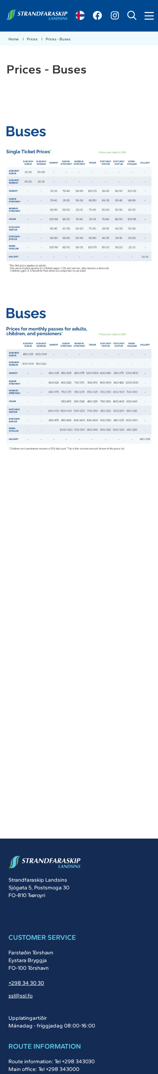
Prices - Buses (58, 39)
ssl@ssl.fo (20, 995)
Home (14, 39)
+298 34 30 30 (26, 983)
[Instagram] (114, 15)
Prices (32, 39)
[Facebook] (97, 15)
